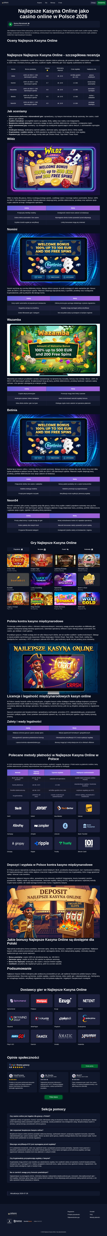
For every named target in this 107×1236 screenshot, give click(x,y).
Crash (64, 549)
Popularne (17, 549)
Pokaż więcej (53, 1097)
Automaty (87, 549)
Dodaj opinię (89, 1066)
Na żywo (40, 549)
